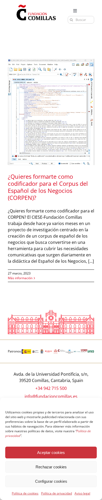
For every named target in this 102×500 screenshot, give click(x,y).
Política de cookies (25, 493)
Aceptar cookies (51, 452)
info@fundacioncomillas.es (51, 396)
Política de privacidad (56, 493)
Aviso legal (82, 493)
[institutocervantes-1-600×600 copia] (55, 351)
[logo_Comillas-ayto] (41, 351)
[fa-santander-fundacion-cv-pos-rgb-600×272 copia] (49, 351)
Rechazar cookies (51, 467)
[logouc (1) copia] (77, 351)
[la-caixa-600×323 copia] (69, 351)
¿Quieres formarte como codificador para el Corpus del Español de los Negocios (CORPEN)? (48, 186)
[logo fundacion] (36, 5)
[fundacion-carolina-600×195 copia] (61, 351)
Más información (20, 278)
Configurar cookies (51, 481)
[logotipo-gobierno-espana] (26, 351)
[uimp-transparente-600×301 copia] (84, 351)
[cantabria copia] (35, 351)
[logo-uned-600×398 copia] (90, 351)
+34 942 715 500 (51, 388)
